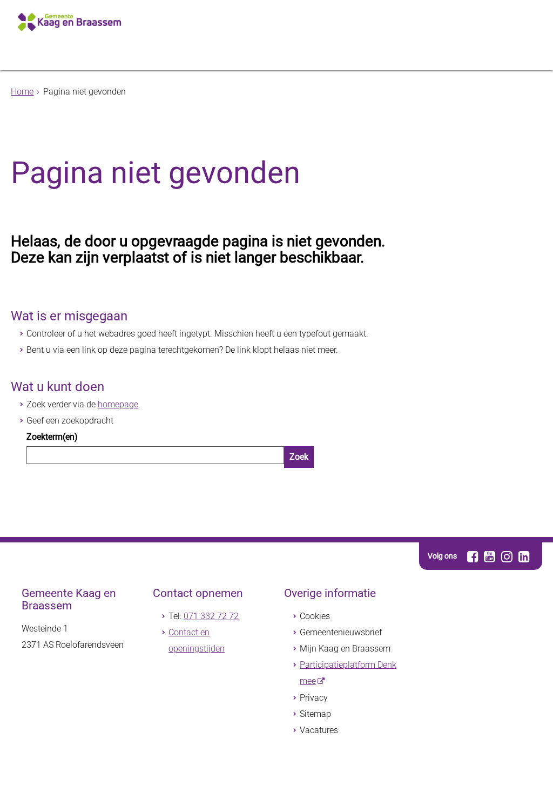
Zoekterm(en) (52, 437)
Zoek (298, 457)
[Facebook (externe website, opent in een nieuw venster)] (473, 556)
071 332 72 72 (211, 616)
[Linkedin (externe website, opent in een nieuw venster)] (524, 556)
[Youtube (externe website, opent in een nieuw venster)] (490, 556)
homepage (118, 404)
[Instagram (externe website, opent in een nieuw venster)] (507, 556)
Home (22, 91)
